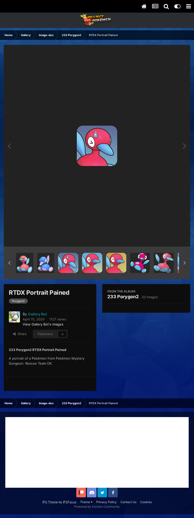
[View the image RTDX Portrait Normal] (92, 263)
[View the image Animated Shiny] (46, 263)
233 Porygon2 (123, 296)
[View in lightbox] (97, 146)
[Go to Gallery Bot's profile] (14, 316)
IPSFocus (69, 502)
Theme (85, 502)
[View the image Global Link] (140, 263)
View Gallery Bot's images (43, 324)
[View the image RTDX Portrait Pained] (68, 263)
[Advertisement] (97, 452)
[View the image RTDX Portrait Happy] (116, 263)
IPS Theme (50, 502)
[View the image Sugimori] (164, 263)
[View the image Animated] (24, 263)
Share (21, 334)
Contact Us (128, 502)
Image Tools (169, 238)
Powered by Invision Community (97, 506)
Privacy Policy (106, 502)
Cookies (146, 502)
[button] (9, 262)
